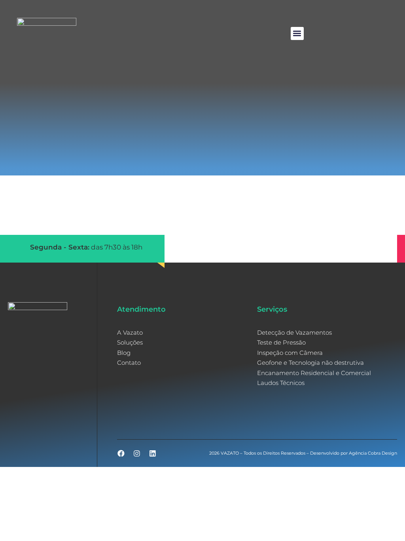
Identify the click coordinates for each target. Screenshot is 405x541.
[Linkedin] (153, 453)
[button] (297, 33)
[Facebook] (121, 453)
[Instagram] (137, 453)
